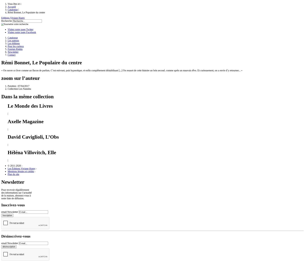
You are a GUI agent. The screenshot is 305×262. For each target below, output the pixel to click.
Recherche (6, 21)
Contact (11, 55)
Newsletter (13, 52)
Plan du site (13, 174)
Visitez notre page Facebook (22, 32)
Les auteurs (13, 40)
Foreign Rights (15, 49)
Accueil (11, 6)
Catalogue (13, 9)
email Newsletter (9, 212)
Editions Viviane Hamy (13, 18)
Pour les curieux (16, 46)
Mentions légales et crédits (21, 171)
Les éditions (14, 43)
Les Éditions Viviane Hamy (21, 168)
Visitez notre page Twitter (20, 29)
